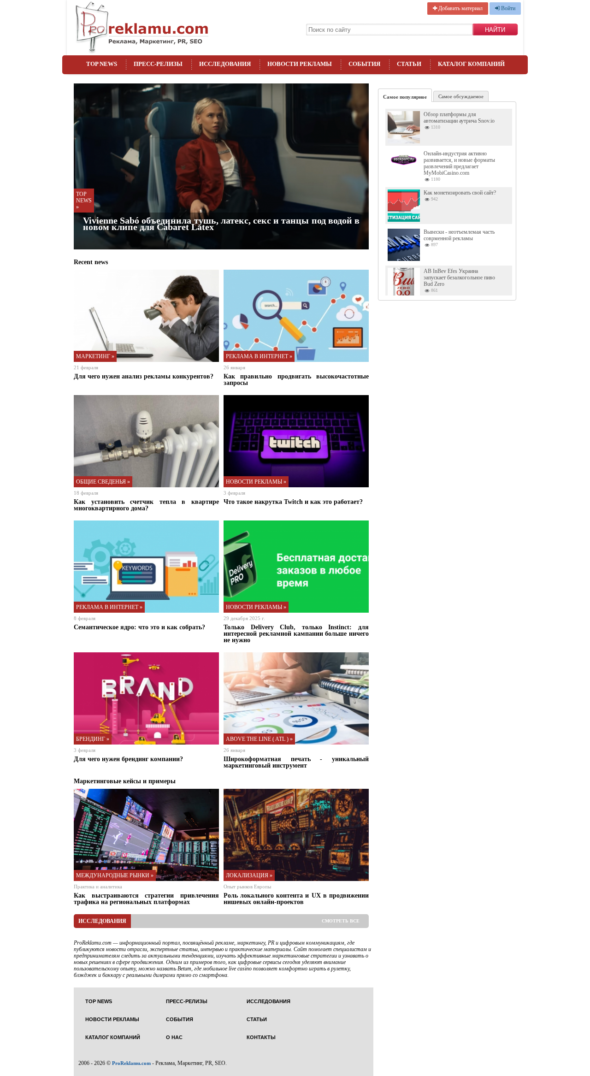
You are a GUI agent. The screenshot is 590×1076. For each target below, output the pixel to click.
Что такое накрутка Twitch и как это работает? (293, 501)
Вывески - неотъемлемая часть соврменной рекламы (459, 235)
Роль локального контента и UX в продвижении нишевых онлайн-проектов (296, 898)
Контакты (261, 1037)
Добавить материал (460, 8)
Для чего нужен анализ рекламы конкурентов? (143, 376)
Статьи (409, 63)
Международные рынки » (114, 875)
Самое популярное (405, 97)
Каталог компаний (471, 63)
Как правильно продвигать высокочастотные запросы (296, 379)
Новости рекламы (299, 63)
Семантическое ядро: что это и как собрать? (139, 627)
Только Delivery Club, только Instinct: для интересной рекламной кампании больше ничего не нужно (296, 633)
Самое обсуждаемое (461, 96)
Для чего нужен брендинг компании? (128, 759)
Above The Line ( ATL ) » (259, 739)
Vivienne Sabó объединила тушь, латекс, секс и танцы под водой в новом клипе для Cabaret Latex (221, 223)
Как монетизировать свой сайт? (460, 192)
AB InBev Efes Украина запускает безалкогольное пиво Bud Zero (459, 277)
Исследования (225, 63)
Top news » (84, 200)
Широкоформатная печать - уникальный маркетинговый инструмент (296, 762)
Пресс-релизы (158, 63)
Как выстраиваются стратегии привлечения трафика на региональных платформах (146, 898)
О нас (174, 1037)
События (364, 63)
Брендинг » (92, 739)
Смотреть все (341, 920)
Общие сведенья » (103, 482)
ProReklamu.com (131, 1063)
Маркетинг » (95, 356)
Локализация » (249, 875)
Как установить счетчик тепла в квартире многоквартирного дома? (146, 505)
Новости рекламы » (256, 482)
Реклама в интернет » (259, 356)
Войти (507, 8)
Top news (101, 63)
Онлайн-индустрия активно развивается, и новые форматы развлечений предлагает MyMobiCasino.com (459, 163)
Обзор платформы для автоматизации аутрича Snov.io (459, 117)
